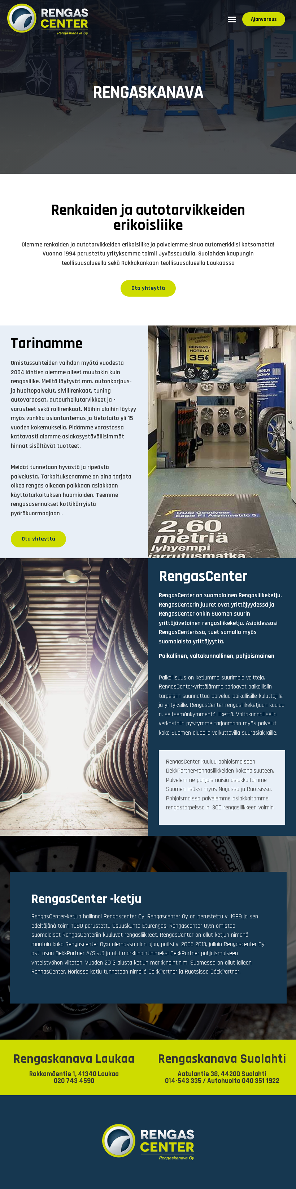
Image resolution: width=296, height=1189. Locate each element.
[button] (232, 19)
